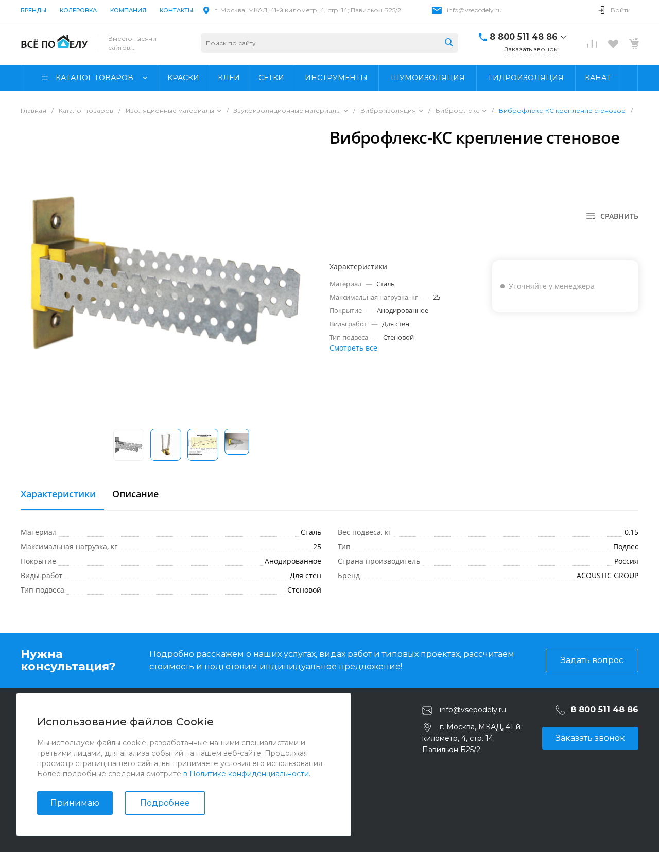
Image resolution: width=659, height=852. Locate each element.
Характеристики (58, 494)
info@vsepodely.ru (474, 10)
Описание (135, 494)
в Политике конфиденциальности (246, 773)
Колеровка (78, 10)
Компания (128, 10)
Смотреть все (353, 348)
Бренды (33, 10)
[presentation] (236, 445)
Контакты (176, 10)
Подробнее (165, 803)
